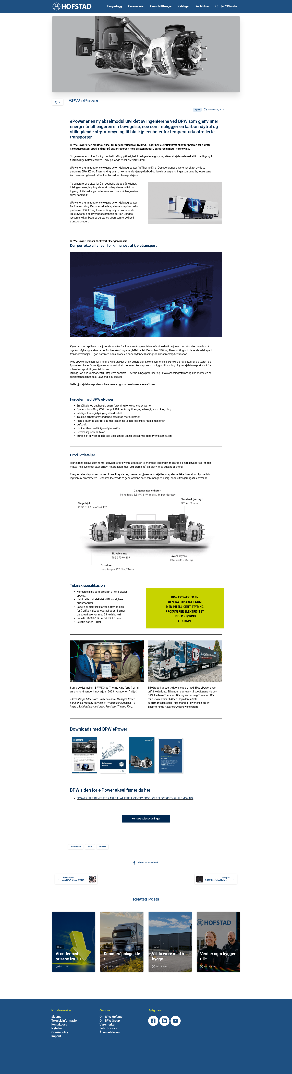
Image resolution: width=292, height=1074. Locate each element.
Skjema (56, 1016)
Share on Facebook (148, 862)
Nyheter (56, 1028)
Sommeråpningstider (122, 956)
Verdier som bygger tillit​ (218, 956)
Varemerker (107, 1024)
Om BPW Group (110, 1020)
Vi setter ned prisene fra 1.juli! (71, 956)
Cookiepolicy (60, 1032)
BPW (90, 846)
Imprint (56, 1036)
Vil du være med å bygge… (168, 956)
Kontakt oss (59, 1024)
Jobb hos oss (108, 1028)
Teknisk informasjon (64, 1020)
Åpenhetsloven (110, 1032)
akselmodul (76, 846)
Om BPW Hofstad (111, 1016)
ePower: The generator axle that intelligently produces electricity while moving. (135, 798)
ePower (102, 846)
